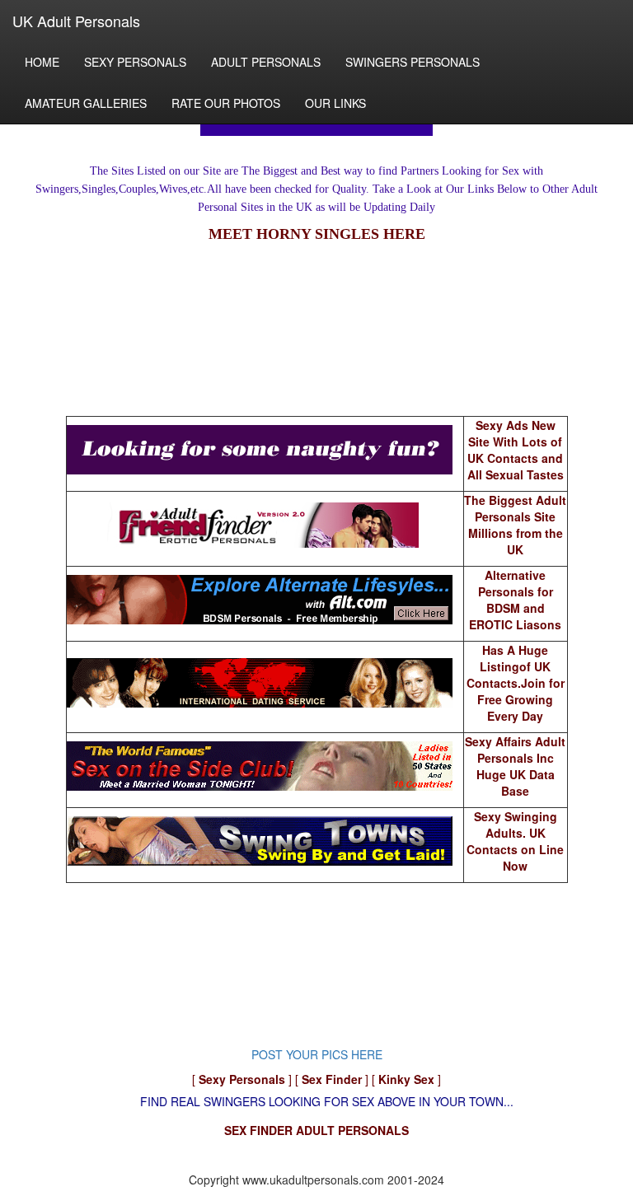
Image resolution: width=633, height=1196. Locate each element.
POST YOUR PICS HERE (316, 1054)
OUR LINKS (335, 103)
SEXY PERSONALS (135, 62)
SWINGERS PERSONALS (412, 62)
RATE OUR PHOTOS (225, 103)
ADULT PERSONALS (266, 62)
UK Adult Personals (76, 20)
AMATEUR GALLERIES (86, 103)
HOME (42, 62)
